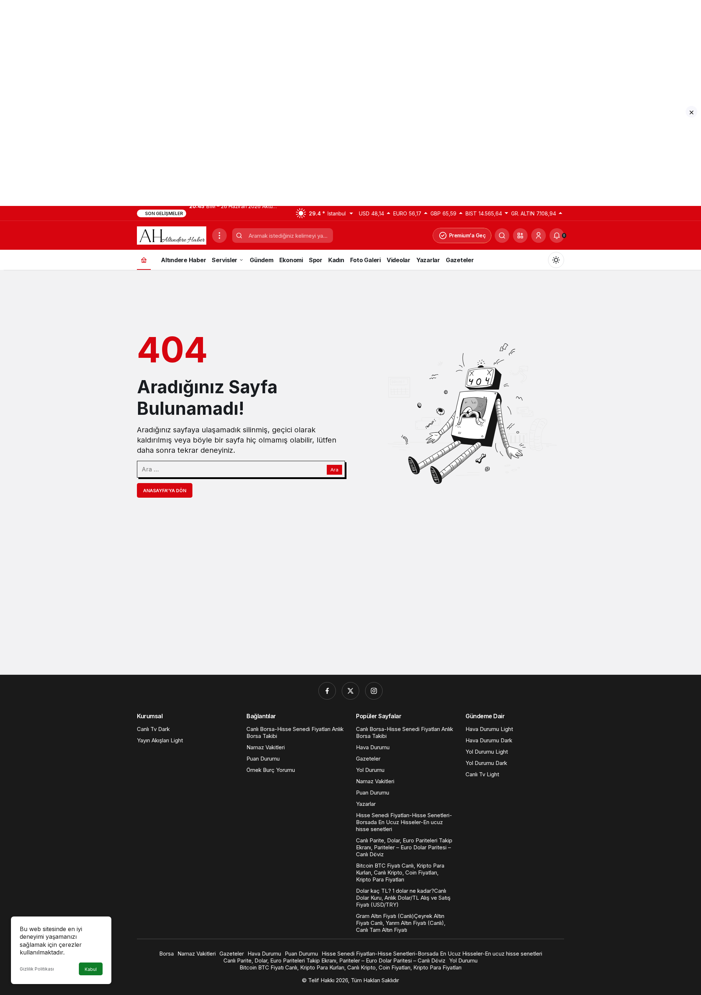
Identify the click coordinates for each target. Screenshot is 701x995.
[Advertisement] (219, 51)
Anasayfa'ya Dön (164, 490)
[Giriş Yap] (538, 235)
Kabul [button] (91, 969)
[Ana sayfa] (144, 259)
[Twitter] (350, 691)
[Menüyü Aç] (219, 235)
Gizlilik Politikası (37, 969)
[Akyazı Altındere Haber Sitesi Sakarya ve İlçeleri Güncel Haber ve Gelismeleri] (171, 234)
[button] (520, 235)
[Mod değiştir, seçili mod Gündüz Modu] (556, 260)
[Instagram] (374, 691)
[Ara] (502, 235)
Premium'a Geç (467, 235)
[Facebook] (327, 691)
